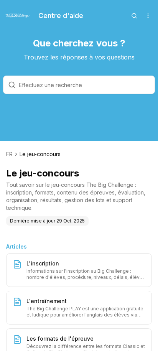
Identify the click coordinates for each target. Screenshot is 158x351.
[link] (40, 154)
